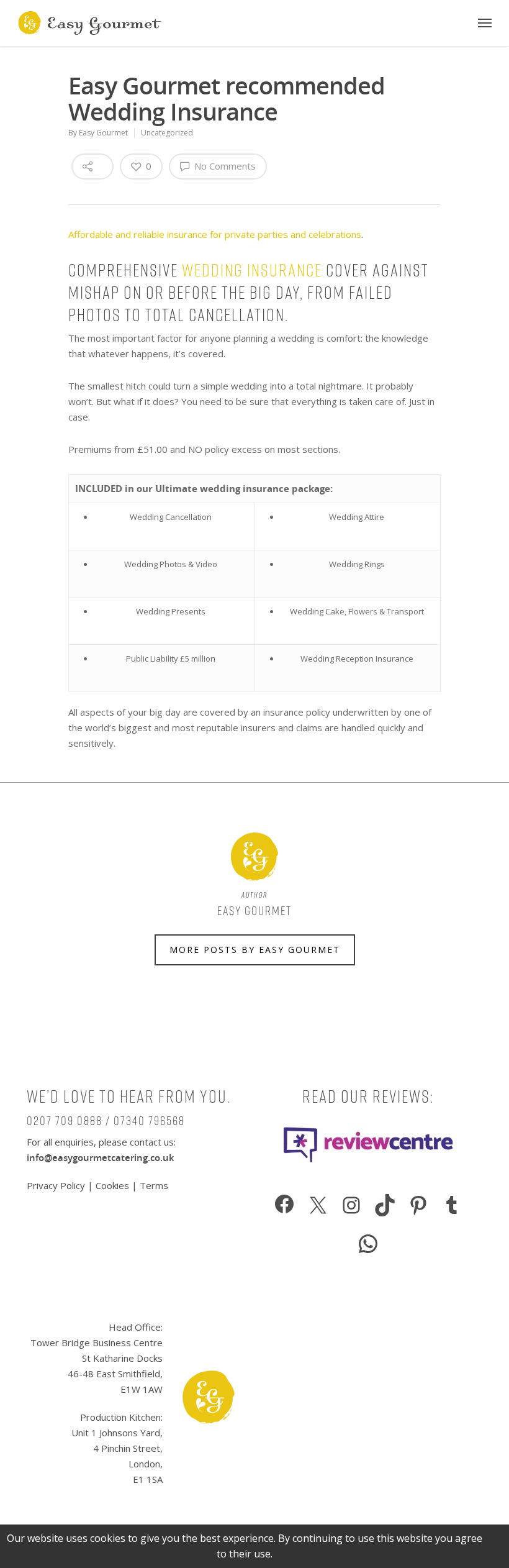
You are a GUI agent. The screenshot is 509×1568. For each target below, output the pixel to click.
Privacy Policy (57, 1185)
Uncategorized (167, 132)
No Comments (224, 166)
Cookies (112, 1185)
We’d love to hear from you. (129, 1096)
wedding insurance (252, 270)
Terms (154, 1185)
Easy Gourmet (103, 132)
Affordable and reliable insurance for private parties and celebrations (214, 234)
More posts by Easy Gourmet (254, 949)
